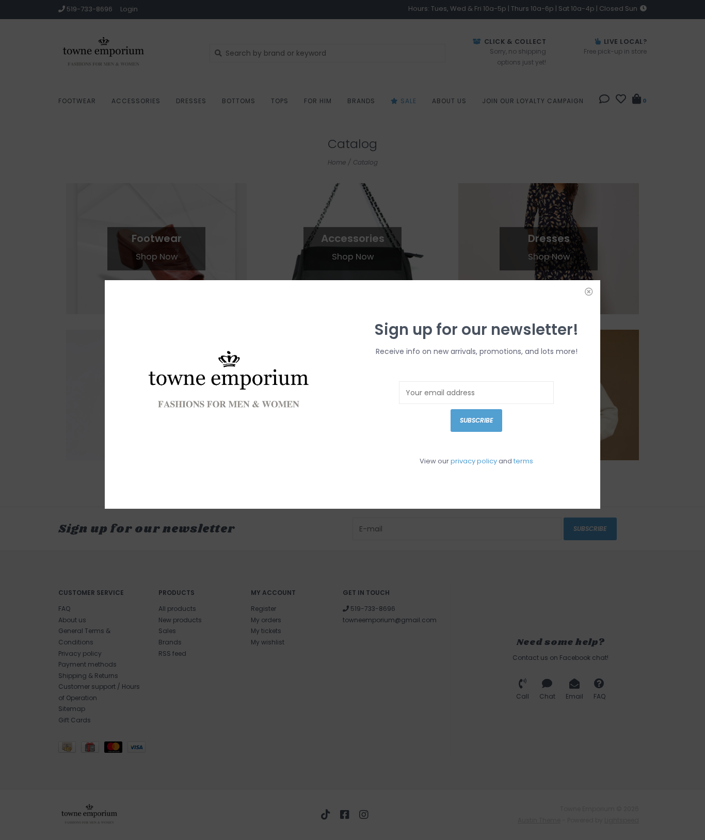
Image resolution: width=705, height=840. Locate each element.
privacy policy (474, 461)
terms (523, 461)
